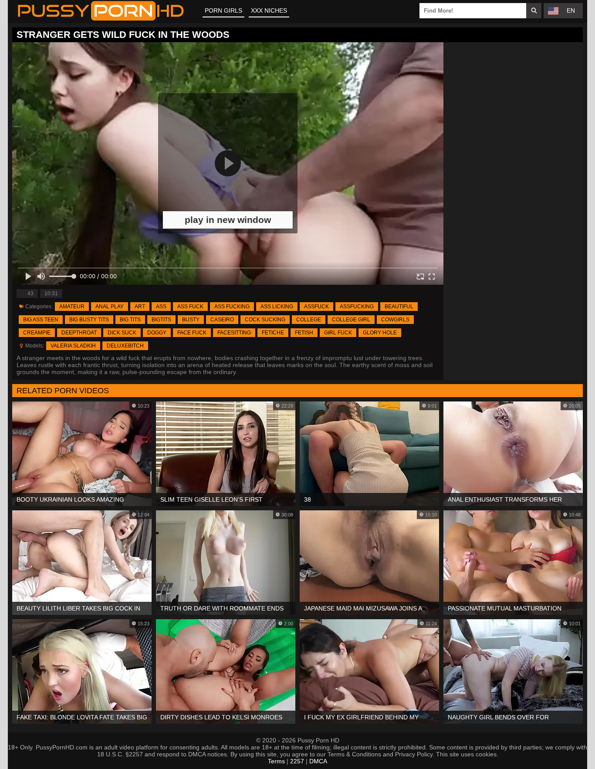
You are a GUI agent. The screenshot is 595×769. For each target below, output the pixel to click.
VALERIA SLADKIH (73, 346)
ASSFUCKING (357, 307)
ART (140, 307)
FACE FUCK (191, 333)
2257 (297, 761)
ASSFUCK (316, 307)
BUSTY (190, 320)
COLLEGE (308, 320)
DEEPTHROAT (79, 333)
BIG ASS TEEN (40, 320)
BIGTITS (161, 320)
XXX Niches (269, 10)
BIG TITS (130, 320)
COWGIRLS (395, 320)
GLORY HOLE (380, 333)
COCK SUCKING (265, 320)
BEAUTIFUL (399, 307)
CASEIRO (222, 320)
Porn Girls (223, 10)
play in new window (228, 220)
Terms (276, 761)
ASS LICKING (276, 307)
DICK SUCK (122, 333)
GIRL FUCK (338, 333)
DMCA (318, 761)
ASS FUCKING (232, 307)
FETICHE (273, 333)
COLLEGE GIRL (351, 320)
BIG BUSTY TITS (89, 320)
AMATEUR (72, 307)
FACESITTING (234, 333)
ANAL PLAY (109, 307)
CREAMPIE (37, 333)
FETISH (304, 333)
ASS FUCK (190, 307)
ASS (161, 307)
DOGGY (156, 333)
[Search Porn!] (533, 10)
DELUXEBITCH (125, 346)
